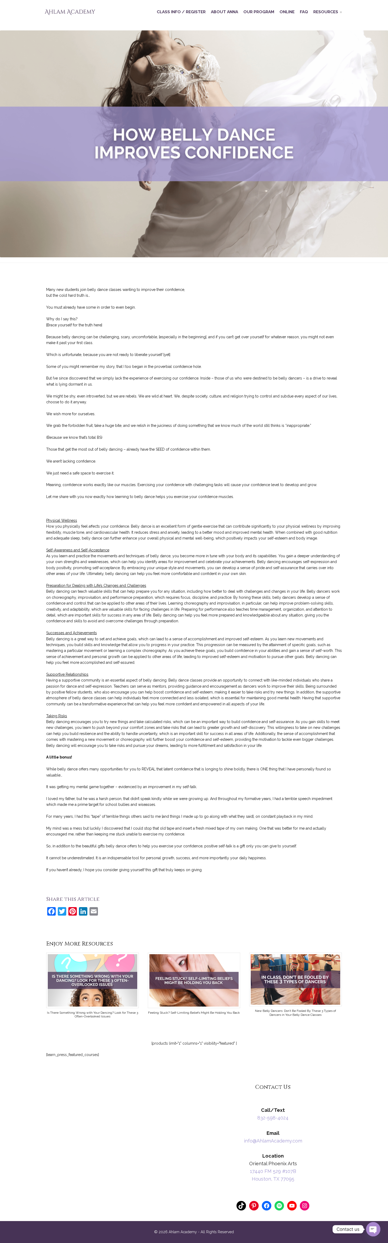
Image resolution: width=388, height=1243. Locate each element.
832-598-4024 (272, 1118)
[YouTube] (292, 1205)
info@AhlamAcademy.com (273, 1141)
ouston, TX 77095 (274, 1179)
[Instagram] (304, 1205)
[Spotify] (279, 1205)
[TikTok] (241, 1205)
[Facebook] (266, 1205)
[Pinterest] (254, 1205)
